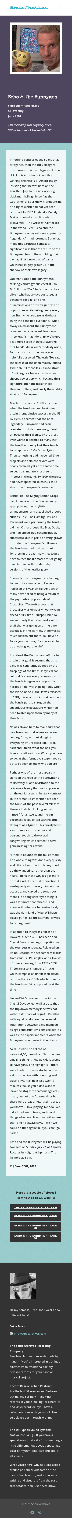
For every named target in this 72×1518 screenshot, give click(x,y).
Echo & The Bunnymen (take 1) (35, 1216)
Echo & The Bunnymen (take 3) (35, 1236)
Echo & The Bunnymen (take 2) (35, 1226)
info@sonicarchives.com (30, 1334)
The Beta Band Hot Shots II (35, 1207)
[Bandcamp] (32, 1512)
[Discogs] (39, 1512)
